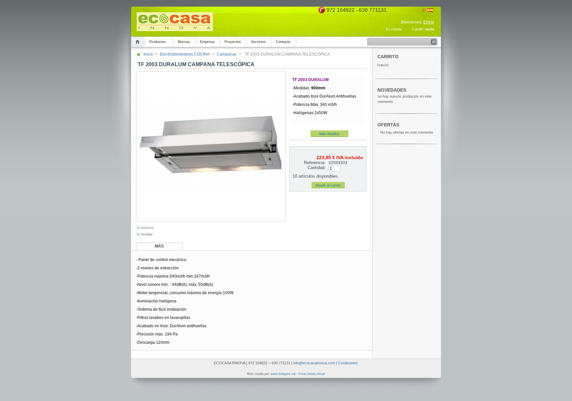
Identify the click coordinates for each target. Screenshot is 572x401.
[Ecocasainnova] (175, 28)
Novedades (391, 90)
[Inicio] (138, 42)
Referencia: (315, 162)
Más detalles (329, 134)
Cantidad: (317, 167)
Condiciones (348, 363)
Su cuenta (394, 29)
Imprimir (147, 228)
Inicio (148, 54)
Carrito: (418, 29)
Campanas (227, 54)
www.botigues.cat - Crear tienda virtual (298, 374)
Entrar (428, 22)
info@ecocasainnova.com (314, 363)
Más (159, 246)
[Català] (424, 10)
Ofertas (388, 124)
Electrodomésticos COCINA (185, 54)
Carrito (388, 56)
